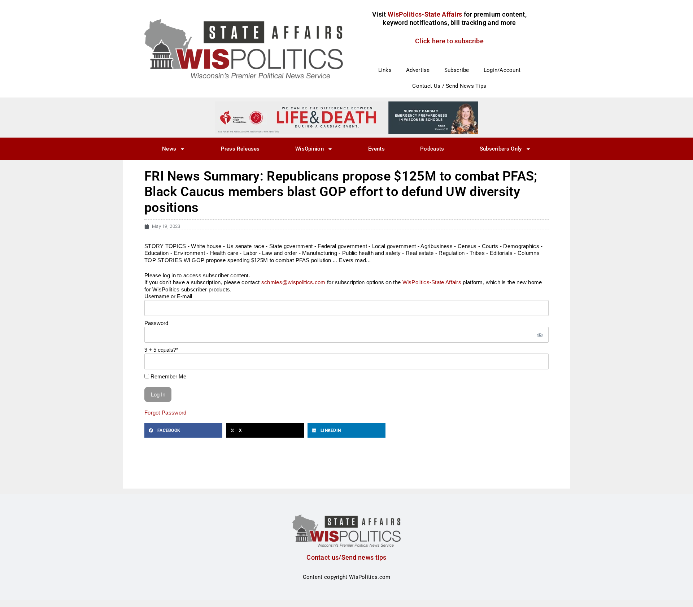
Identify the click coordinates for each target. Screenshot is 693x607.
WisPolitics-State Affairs (432, 282)
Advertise (418, 70)
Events (376, 149)
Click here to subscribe (449, 41)
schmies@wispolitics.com (293, 282)
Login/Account (502, 70)
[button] (183, 430)
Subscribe (456, 70)
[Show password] (540, 335)
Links (385, 70)
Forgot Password (165, 412)
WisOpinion (309, 149)
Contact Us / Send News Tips (449, 86)
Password (156, 323)
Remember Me (167, 376)
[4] (346, 117)
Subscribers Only (501, 149)
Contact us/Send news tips (346, 557)
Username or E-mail (168, 296)
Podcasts (432, 149)
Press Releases (240, 149)
